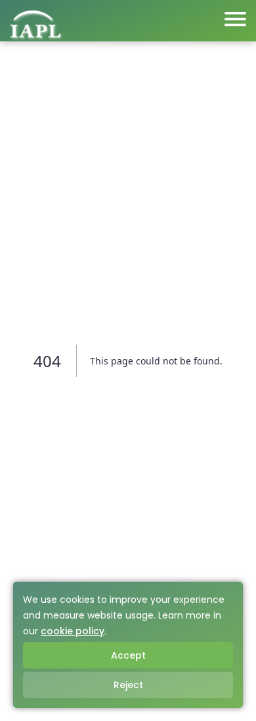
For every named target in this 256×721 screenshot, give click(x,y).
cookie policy (72, 631)
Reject (128, 684)
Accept (128, 655)
